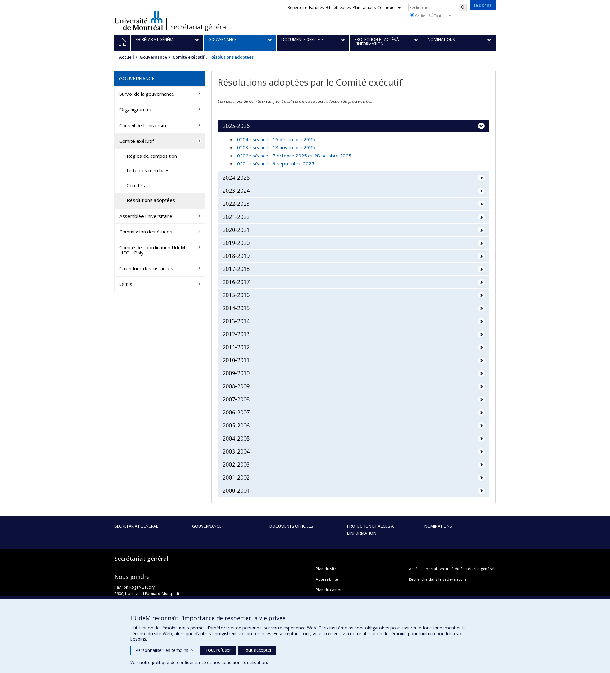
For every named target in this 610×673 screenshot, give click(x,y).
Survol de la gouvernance (146, 94)
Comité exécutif (189, 57)
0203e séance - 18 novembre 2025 (276, 147)
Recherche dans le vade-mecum (437, 579)
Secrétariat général (198, 27)
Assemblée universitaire (145, 216)
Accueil (126, 57)
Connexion (387, 7)
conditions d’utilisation (244, 662)
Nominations (438, 526)
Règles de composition (152, 156)
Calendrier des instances (146, 268)
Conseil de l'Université (143, 125)
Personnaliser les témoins (164, 650)
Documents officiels (291, 526)
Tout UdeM (442, 15)
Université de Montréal (138, 20)
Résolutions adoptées (151, 200)
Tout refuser (218, 650)
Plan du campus (330, 590)
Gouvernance (153, 57)
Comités (136, 185)
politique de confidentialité (179, 662)
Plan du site (326, 569)
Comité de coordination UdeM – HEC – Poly (154, 250)
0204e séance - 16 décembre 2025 (276, 139)
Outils (125, 284)
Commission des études (145, 231)
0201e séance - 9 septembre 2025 (275, 163)
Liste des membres (148, 170)
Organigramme (135, 109)
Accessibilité (327, 579)
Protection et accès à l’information (370, 529)
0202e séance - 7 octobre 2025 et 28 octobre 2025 (294, 155)
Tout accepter (257, 650)
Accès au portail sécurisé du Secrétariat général (451, 569)
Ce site (419, 15)
